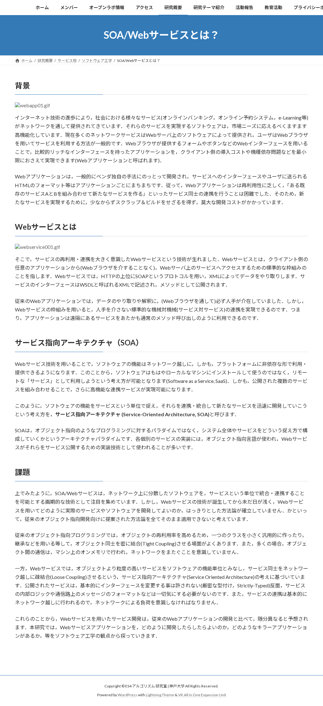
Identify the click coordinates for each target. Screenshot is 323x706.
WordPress (127, 695)
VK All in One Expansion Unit (202, 695)
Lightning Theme (160, 695)
